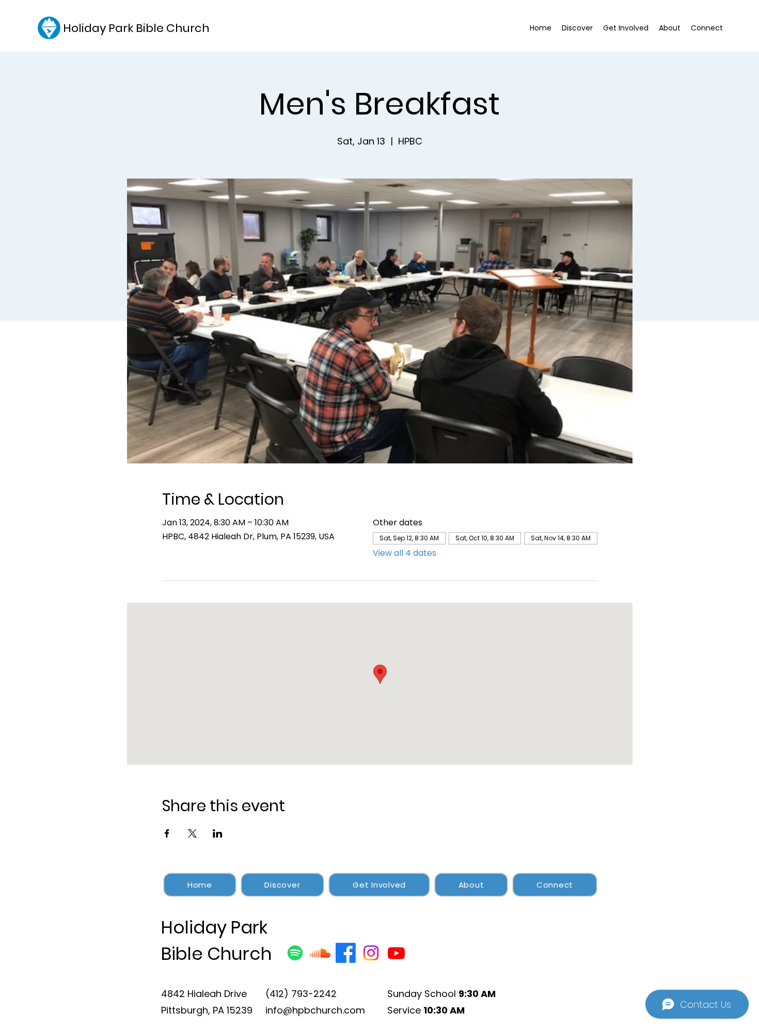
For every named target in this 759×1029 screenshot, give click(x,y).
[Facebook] (346, 953)
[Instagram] (371, 953)
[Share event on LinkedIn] (218, 833)
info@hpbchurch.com (315, 1010)
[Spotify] (295, 953)
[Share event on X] (192, 833)
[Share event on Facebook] (167, 833)
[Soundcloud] (320, 953)
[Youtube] (396, 953)
